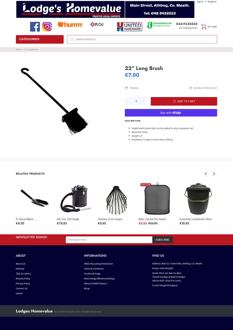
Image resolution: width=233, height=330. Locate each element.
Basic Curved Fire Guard (152, 219)
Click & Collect (23, 274)
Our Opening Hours (188, 28)
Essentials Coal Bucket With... (196, 219)
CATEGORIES (29, 39)
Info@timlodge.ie (168, 286)
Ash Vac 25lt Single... (69, 219)
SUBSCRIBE (162, 240)
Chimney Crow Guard (110, 219)
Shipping (134, 88)
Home (18, 49)
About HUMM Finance (95, 284)
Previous (206, 173)
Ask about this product (205, 88)
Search (19, 294)
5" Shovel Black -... (26, 219)
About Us (20, 264)
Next (214, 173)
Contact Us (21, 289)
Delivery (20, 269)
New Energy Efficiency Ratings (99, 279)
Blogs (87, 289)
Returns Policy (23, 279)
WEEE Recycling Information (98, 264)
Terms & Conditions (94, 269)
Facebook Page (92, 274)
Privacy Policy (23, 284)
